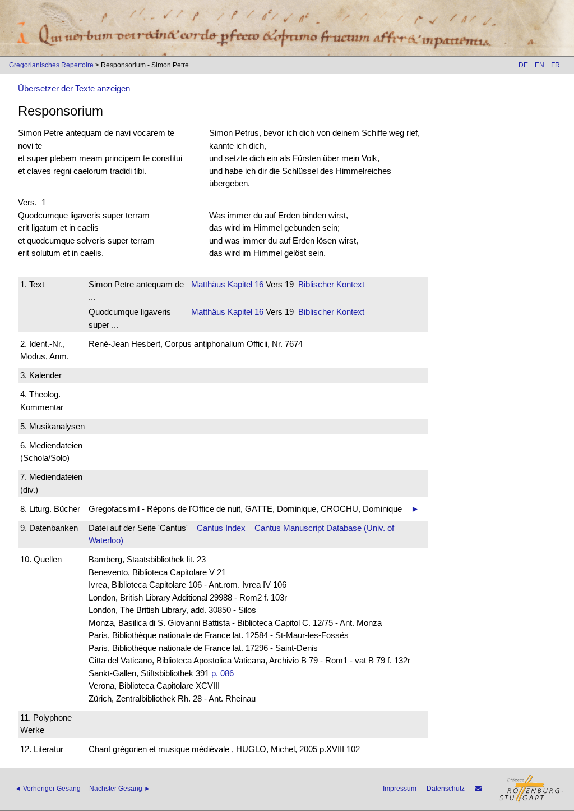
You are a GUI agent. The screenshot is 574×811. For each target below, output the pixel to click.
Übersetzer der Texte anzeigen (74, 88)
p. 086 (222, 673)
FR (555, 65)
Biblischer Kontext (331, 284)
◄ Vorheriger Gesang (48, 788)
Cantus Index (221, 528)
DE (523, 65)
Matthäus (208, 284)
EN (539, 65)
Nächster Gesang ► (120, 788)
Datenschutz (446, 788)
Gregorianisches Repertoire (51, 65)
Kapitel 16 (244, 284)
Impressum (399, 788)
